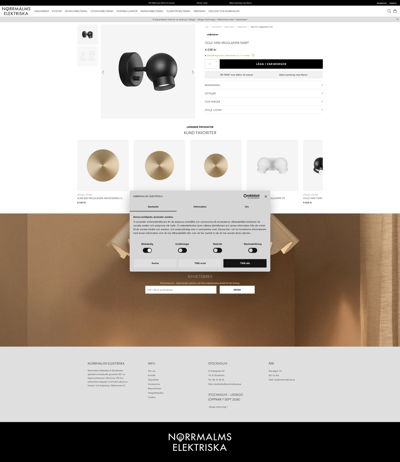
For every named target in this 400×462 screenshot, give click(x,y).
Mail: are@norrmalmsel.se (282, 379)
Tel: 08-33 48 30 (216, 379)
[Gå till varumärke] (264, 34)
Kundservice (382, 3)
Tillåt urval (200, 263)
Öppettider (153, 379)
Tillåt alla (245, 263)
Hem (207, 26)
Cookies (151, 397)
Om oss (151, 370)
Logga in (393, 3)
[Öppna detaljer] (322, 85)
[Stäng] (397, 19)
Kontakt (152, 375)
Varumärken (216, 26)
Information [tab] (200, 206)
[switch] (182, 250)
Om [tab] (247, 206)
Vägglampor (242, 26)
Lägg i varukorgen (271, 64)
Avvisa (155, 263)
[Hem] (16, 11)
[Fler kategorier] (321, 172)
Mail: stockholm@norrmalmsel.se (224, 383)
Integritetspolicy (156, 392)
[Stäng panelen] (266, 196)
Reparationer (154, 388)
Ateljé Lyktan (229, 26)
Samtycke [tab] (153, 206)
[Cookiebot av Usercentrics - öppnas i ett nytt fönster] (246, 196)
